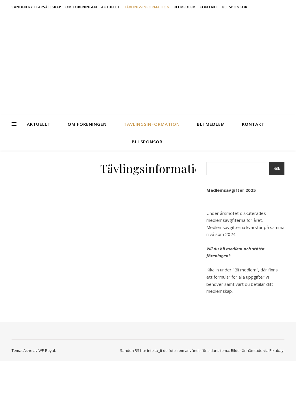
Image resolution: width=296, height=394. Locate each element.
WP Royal (46, 350)
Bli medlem (185, 7)
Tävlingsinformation (147, 7)
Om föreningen (81, 7)
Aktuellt (110, 7)
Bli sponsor (234, 7)
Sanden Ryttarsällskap (36, 7)
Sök (276, 168)
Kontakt (209, 7)
